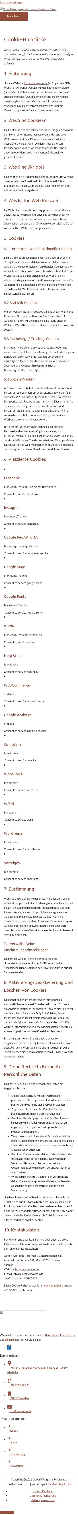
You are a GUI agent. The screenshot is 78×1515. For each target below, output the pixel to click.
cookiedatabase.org (56, 1285)
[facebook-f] (9, 1347)
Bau (47, 1335)
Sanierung (11, 1339)
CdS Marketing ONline (59, 1484)
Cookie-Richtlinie (43, 1491)
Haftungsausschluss (43, 1500)
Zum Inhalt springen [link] (11, 2)
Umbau (55, 1335)
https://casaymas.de (36, 83)
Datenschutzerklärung (42, 1495)
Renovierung (67, 1335)
